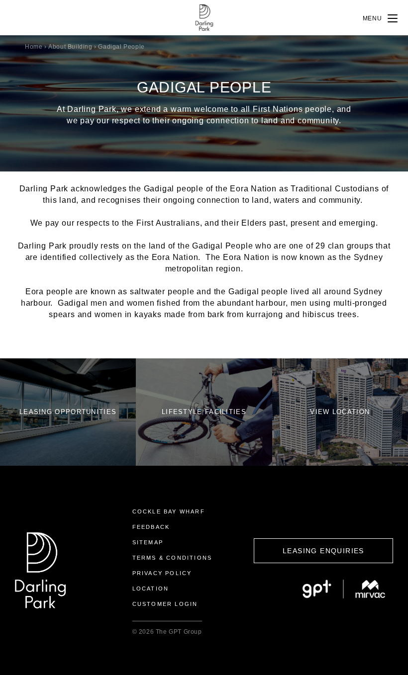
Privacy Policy (162, 573)
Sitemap (147, 542)
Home (33, 46)
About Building (70, 46)
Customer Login (165, 604)
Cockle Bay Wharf (168, 511)
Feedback (151, 527)
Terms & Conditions (172, 558)
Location (150, 588)
